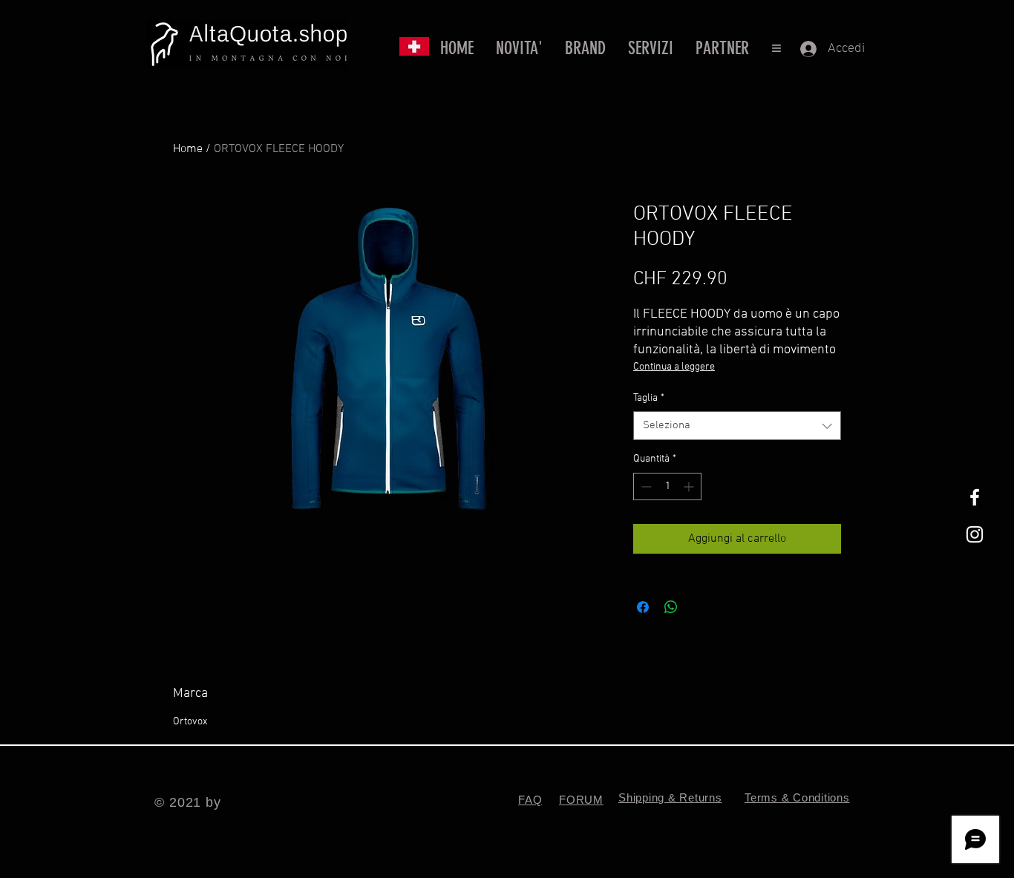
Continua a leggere (674, 367)
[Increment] (690, 486)
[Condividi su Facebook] (643, 607)
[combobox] (737, 425)
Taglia (648, 398)
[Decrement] (644, 486)
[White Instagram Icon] (975, 534)
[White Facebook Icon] (975, 497)
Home (188, 149)
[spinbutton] (667, 486)
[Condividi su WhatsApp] (671, 607)
